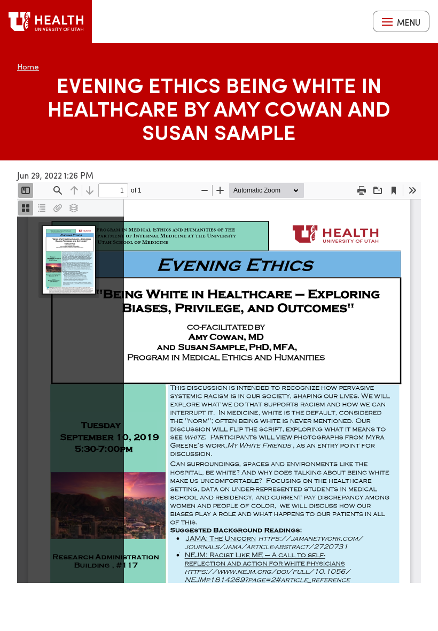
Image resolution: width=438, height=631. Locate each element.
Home (28, 66)
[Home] (46, 21)
